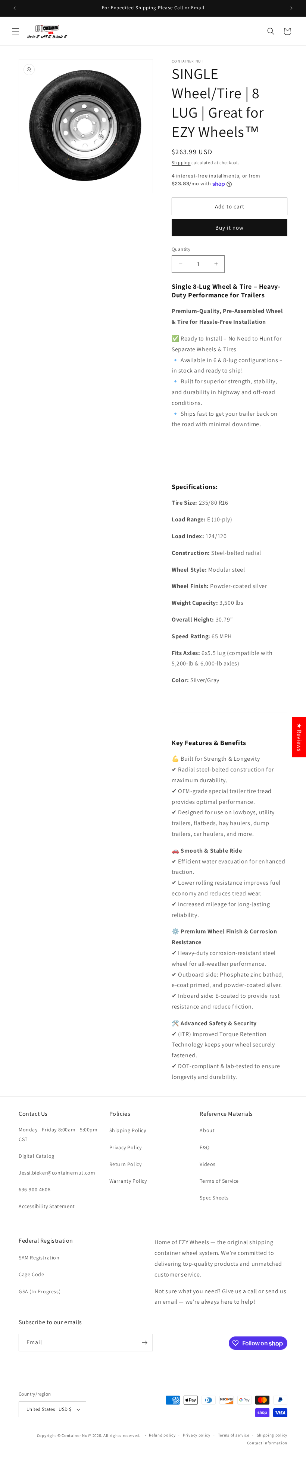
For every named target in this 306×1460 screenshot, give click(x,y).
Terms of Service (219, 1181)
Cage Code (31, 1274)
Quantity (181, 249)
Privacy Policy (125, 1147)
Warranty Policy (128, 1181)
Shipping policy (272, 1435)
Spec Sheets (214, 1197)
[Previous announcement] (14, 8)
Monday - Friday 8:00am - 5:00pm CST (58, 1134)
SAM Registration (39, 1257)
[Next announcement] (291, 8)
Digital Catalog (36, 1156)
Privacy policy (196, 1435)
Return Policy (125, 1164)
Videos (208, 1164)
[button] (15, 31)
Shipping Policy (127, 1130)
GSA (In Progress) (39, 1291)
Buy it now (229, 227)
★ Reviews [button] (299, 737)
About (207, 1130)
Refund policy (162, 1435)
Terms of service (233, 1435)
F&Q (204, 1147)
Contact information (267, 1442)
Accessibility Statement (47, 1206)
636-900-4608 (34, 1189)
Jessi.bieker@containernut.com (57, 1172)
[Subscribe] (144, 1342)
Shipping (181, 162)
